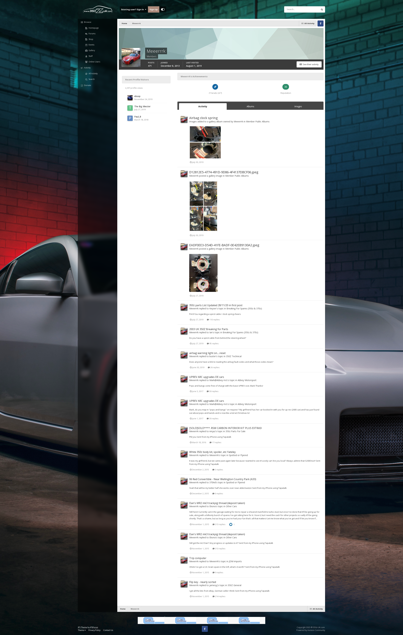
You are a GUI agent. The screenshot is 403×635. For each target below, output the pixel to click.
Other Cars (231, 506)
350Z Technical (233, 356)
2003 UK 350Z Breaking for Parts (208, 329)
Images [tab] (298, 106)
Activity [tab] (202, 106)
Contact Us (108, 630)
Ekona (212, 506)
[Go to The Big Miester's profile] (130, 108)
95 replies (214, 343)
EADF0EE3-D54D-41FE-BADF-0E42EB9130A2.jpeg (224, 245)
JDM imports (235, 561)
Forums (91, 33)
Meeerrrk (238, 121)
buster (212, 356)
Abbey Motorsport (247, 380)
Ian (211, 332)
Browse (87, 22)
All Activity (93, 73)
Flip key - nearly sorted (202, 582)
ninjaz (212, 431)
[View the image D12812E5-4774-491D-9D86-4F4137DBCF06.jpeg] (203, 206)
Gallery (91, 50)
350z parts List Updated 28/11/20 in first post (215, 305)
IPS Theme (82, 627)
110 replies (214, 319)
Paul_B (137, 116)
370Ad (212, 482)
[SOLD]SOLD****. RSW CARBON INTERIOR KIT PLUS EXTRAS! (225, 428)
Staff (90, 56)
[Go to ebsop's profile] (130, 97)
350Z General (234, 585)
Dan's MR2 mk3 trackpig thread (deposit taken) (217, 503)
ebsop (137, 96)
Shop (90, 39)
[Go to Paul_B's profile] (130, 118)
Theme (81, 630)
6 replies (218, 493)
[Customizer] (162, 9)
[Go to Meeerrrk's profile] (184, 119)
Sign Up (154, 9)
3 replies (218, 469)
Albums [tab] (250, 106)
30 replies (214, 391)
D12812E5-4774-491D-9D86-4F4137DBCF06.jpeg (223, 172)
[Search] (322, 9)
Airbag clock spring (203, 118)
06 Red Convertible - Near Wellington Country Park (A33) (222, 479)
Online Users (94, 61)
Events (91, 44)
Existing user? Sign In (133, 9)
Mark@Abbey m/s (218, 380)
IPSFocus (94, 627)
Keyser (212, 308)
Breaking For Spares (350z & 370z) (244, 308)
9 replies (219, 572)
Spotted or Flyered (238, 455)
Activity (87, 67)
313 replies (220, 524)
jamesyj (213, 585)
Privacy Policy (94, 630)
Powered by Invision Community (310, 630)
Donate (87, 85)
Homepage (93, 28)
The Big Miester (142, 106)
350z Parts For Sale (235, 431)
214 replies (220, 596)
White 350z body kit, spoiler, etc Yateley (212, 452)
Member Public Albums (258, 121)
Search (91, 79)
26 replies (215, 367)
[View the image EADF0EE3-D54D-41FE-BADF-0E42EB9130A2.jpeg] (203, 273)
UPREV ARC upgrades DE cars (206, 377)
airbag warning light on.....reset (207, 353)
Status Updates (308, 9)
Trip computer (197, 558)
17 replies (216, 442)
